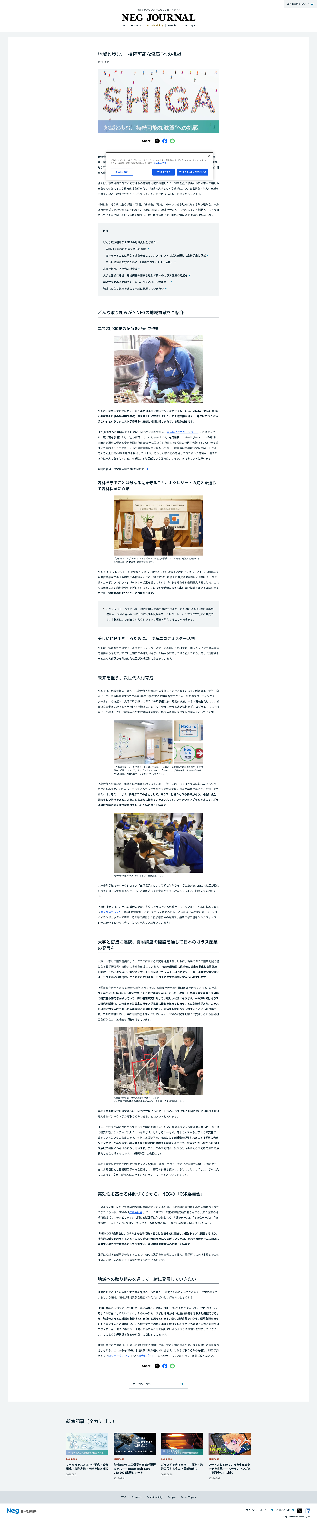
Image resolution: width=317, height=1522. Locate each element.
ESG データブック (119, 1356)
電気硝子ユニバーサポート (182, 432)
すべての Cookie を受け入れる (193, 172)
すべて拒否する (163, 172)
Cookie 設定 (122, 172)
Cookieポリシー (161, 163)
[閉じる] (208, 156)
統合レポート (146, 1356)
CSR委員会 (135, 1212)
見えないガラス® (110, 912)
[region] (159, 166)
